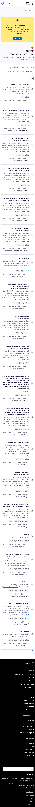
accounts (16, 67)
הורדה (32, 697)
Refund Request (24, 258)
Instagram (27, 774)
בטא (32, 723)
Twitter (31, 681)
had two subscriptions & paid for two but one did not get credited (18, 169)
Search (10, 3)
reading (26, 534)
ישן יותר (31, 650)
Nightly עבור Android (27, 733)
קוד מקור (31, 678)
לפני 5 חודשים (15, 465)
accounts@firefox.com (21, 582)
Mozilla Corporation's (12, 779)
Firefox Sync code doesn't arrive (18, 442)
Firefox (25, 100)
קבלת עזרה (30, 755)
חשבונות (19, 100)
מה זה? (31, 746)
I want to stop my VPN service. (19, 84)
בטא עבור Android (28, 726)
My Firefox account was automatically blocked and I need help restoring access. (15, 505)
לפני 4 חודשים (15, 338)
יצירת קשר (31, 804)
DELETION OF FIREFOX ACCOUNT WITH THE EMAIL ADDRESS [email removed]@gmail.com (18, 286)
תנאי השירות (30, 795)
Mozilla (29, 663)
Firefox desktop (28, 700)
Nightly (31, 729)
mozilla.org (30, 792)
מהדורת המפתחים (28, 720)
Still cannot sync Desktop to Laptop (17, 554)
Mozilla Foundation (27, 780)
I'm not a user (24, 631)
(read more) (25, 121)
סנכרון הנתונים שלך (28, 752)
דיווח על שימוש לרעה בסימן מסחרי (24, 675)
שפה (32, 766)
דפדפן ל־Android (28, 704)
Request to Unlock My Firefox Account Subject (21, 473)
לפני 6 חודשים (15, 527)
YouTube (30, 774)
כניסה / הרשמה (29, 743)
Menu (6, 3)
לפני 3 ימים (16, 103)
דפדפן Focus (30, 710)
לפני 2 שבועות (11, 130)
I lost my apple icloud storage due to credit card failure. (19, 139)
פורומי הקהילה (27, 10)
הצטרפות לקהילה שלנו (27, 684)
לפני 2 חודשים (15, 220)
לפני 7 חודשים (15, 596)
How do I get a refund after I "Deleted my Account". (20, 317)
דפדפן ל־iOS (30, 707)
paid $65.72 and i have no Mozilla (18, 604)
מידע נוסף (17, 38)
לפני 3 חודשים (15, 308)
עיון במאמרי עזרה (29, 687)
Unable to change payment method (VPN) (16, 110)
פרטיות (32, 798)
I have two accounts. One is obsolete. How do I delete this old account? (17, 347)
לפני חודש (16, 160)
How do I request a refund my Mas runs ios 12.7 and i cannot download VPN (16, 199)
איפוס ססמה (30, 749)
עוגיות (32, 801)
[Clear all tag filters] (10, 67)
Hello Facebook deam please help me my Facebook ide (20, 229)
